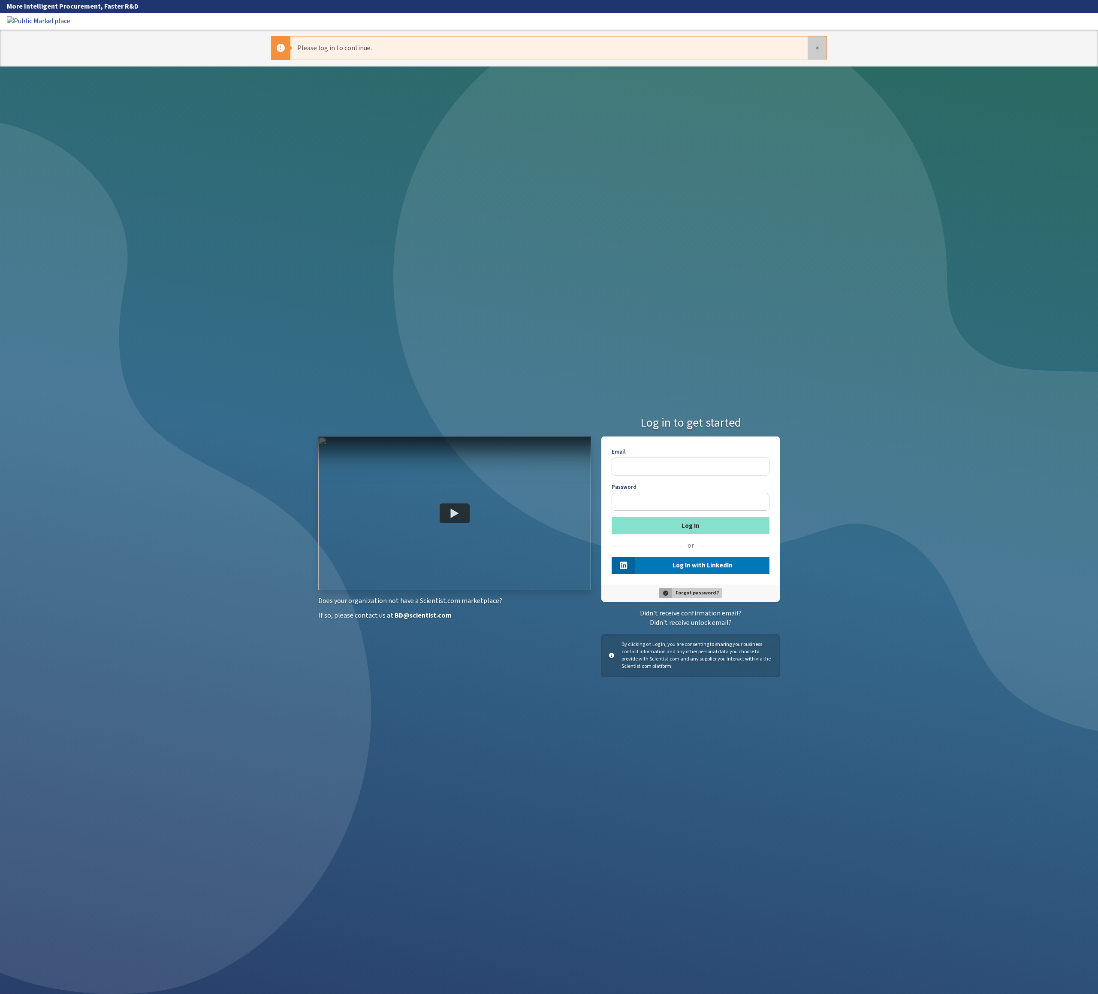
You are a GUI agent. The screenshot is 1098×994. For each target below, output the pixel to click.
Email (619, 452)
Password (624, 487)
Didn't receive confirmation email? (691, 613)
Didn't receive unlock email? (691, 622)
